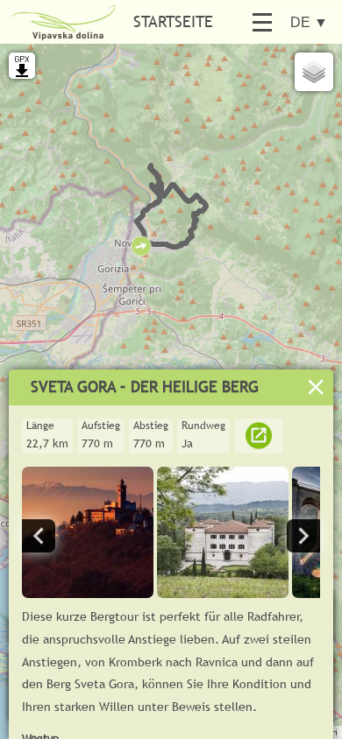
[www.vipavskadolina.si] (258, 443)
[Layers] (314, 72)
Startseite (173, 21)
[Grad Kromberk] (223, 593)
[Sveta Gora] (87, 593)
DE (309, 22)
